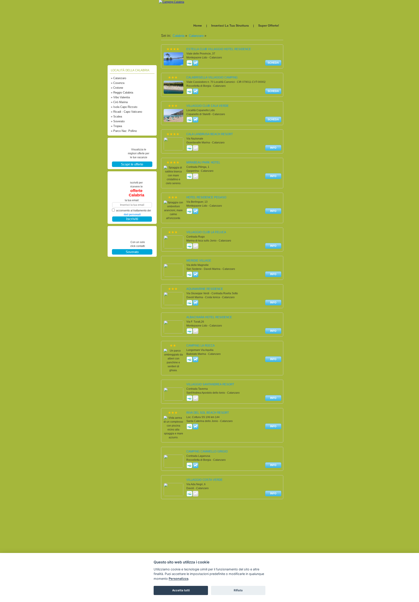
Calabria (178, 35)
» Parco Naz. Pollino (124, 131)
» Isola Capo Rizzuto (124, 107)
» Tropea (116, 126)
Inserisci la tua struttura (230, 25)
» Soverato (118, 121)
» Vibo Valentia (120, 97)
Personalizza (178, 578)
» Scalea (116, 116)
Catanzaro (196, 35)
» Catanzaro (118, 78)
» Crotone (117, 87)
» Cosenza (117, 83)
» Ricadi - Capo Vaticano (126, 111)
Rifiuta (238, 590)
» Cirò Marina (119, 102)
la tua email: (132, 200)
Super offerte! (268, 25)
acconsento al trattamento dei (133, 212)
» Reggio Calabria (122, 92)
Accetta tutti (181, 590)
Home (197, 25)
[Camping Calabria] (171, 1)
